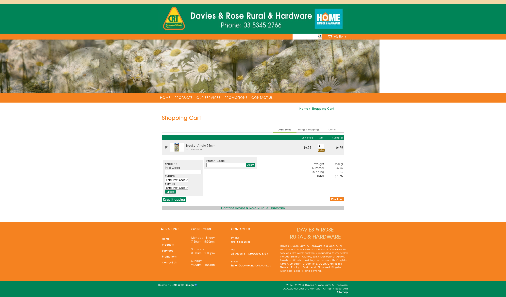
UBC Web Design (183, 285)
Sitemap (342, 292)
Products (184, 97)
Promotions (236, 97)
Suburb (170, 176)
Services (167, 250)
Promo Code (215, 161)
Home (165, 97)
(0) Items (340, 36)
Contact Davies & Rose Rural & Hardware (253, 208)
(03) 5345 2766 (241, 241)
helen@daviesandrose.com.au (251, 265)
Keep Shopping (174, 199)
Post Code (172, 168)
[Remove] (166, 147)
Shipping (171, 164)
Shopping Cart (323, 108)
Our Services (208, 97)
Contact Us (262, 97)
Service (170, 184)
